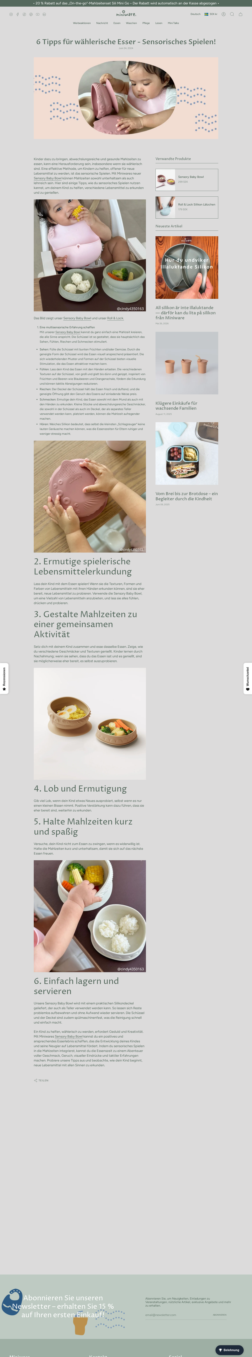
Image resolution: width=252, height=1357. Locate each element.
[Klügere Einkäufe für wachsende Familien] (187, 363)
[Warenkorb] (240, 14)
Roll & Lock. (115, 318)
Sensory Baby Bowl (48, 178)
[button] (82, 23)
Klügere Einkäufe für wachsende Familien (176, 406)
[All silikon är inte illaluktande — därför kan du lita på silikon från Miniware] (187, 267)
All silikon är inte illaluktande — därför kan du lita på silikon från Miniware (186, 313)
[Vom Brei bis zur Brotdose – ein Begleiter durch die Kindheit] (187, 453)
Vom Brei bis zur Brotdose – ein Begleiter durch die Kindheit (187, 496)
